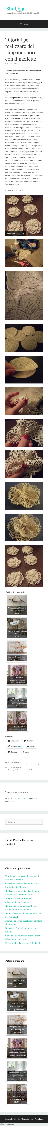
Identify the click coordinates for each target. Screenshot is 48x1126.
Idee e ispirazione (14, 762)
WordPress (39, 1118)
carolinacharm (18, 233)
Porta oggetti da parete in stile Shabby (21, 770)
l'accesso (21, 798)
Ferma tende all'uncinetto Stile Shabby (23, 943)
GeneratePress (27, 1118)
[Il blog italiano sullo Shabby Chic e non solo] (24, 9)
